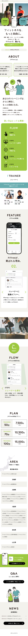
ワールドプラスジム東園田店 (8, 494)
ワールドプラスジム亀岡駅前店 (9, 484)
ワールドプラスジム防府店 (8, 547)
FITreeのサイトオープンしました (14, 618)
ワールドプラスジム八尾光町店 (11, 519)
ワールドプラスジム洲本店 (17, 498)
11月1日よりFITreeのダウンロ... (14, 616)
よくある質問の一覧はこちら (13, 581)
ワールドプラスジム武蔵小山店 (9, 473)
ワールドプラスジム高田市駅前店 (9, 534)
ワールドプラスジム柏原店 (15, 522)
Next (26, 194)
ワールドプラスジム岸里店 (16, 515)
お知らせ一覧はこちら (14, 623)
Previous (2, 194)
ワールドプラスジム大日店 (13, 513)
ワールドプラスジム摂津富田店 (9, 511)
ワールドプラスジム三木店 (14, 496)
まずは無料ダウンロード (12, 44)
